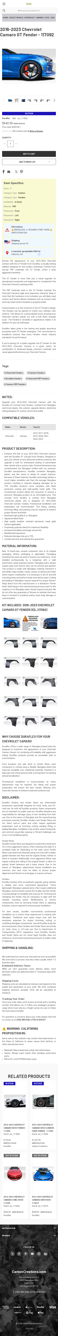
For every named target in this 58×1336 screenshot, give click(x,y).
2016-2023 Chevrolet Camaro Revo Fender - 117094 (15, 1127)
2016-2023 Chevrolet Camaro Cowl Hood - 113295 (14, 1200)
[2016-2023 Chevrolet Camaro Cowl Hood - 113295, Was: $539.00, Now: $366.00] (15, 1173)
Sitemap (29, 1328)
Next (54, 100)
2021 (46, 436)
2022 (35, 439)
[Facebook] (3, 172)
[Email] (8, 172)
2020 (40, 436)
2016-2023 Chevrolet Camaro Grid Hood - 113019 (42, 1200)
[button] (35, 131)
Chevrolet (9, 436)
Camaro (23, 436)
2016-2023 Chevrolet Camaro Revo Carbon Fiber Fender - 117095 (43, 1127)
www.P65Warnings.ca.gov (25, 1059)
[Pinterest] (21, 172)
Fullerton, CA (17, 254)
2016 (35, 433)
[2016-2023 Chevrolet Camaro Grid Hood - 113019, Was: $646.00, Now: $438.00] (43, 1173)
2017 (40, 433)
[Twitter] (16, 172)
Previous (3, 100)
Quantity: (7, 138)
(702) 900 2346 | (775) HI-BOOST (30, 1292)
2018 (46, 433)
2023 (40, 439)
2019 (35, 436)
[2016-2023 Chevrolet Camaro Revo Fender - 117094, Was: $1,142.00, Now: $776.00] (15, 1101)
